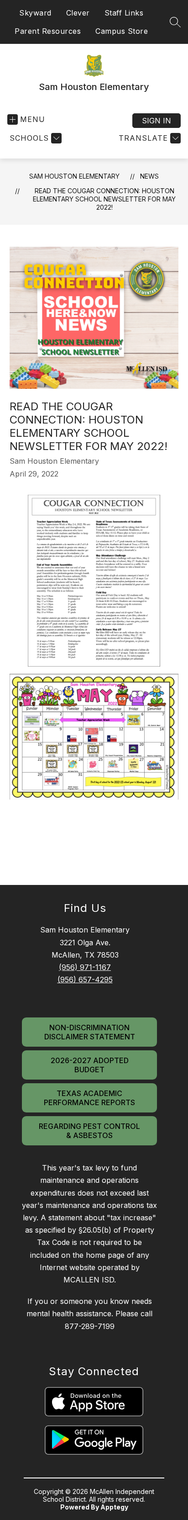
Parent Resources (48, 31)
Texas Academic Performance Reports (89, 1098)
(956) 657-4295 (85, 979)
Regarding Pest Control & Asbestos (89, 1131)
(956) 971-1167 (85, 967)
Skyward (35, 12)
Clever (78, 12)
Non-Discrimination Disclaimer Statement (89, 1032)
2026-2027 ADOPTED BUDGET (90, 1065)
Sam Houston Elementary (74, 176)
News (149, 176)
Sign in (156, 120)
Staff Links (124, 12)
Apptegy (114, 1507)
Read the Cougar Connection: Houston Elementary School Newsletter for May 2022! (104, 199)
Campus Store (121, 31)
